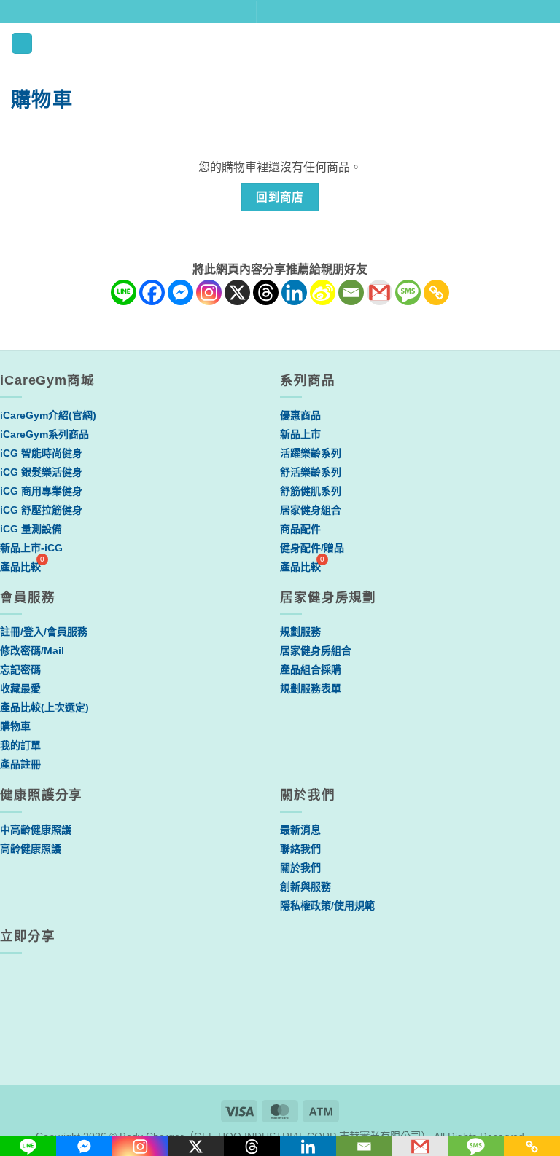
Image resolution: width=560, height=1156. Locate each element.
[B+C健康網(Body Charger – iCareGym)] (280, 43)
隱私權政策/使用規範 (327, 905)
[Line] (123, 292)
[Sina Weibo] (322, 292)
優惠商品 (300, 415)
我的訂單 (20, 745)
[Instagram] (209, 292)
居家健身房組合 (315, 650)
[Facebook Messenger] (180, 292)
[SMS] (408, 292)
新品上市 (300, 434)
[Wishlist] (517, 43)
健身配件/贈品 (312, 548)
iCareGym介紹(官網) (48, 415)
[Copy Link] (436, 292)
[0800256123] (347, 11)
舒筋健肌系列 (310, 491)
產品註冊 (20, 764)
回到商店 (280, 197)
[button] (22, 43)
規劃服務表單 (310, 688)
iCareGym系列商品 (44, 434)
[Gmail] (379, 292)
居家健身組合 (310, 510)
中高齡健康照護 (35, 829)
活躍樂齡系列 (310, 453)
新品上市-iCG (31, 548)
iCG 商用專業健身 (41, 491)
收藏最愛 (20, 688)
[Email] (351, 292)
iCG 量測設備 (31, 529)
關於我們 (300, 867)
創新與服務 (305, 886)
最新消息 (300, 829)
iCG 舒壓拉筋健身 (41, 510)
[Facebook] (152, 292)
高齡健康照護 (30, 848)
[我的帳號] (492, 43)
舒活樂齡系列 (310, 472)
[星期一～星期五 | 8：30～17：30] (323, 11)
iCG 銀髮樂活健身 (41, 472)
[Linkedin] (294, 292)
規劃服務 (300, 631)
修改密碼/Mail (32, 650)
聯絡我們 (300, 848)
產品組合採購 (310, 669)
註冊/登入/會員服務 (44, 631)
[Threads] (266, 292)
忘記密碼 (20, 669)
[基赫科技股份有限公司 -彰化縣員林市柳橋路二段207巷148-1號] (274, 11)
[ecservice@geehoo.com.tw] (299, 11)
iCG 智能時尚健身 (41, 453)
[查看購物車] (541, 43)
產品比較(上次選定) (44, 707)
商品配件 (300, 529)
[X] (237, 292)
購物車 (15, 726)
